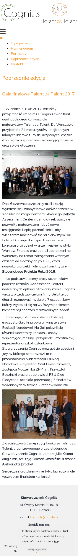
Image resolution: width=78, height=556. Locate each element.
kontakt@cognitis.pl (44, 517)
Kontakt (17, 64)
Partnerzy (19, 53)
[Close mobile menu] (1, 38)
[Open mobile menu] (3, 31)
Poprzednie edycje (25, 59)
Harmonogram (22, 48)
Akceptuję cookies (37, 549)
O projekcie (19, 43)
